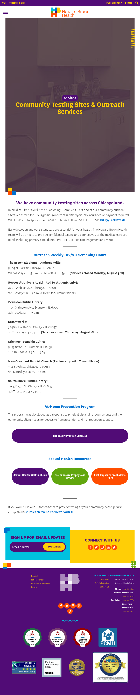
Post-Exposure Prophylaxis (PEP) (109, 476)
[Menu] (5, 12)
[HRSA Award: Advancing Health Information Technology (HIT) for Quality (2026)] (57, 637)
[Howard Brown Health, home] (70, 12)
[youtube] (108, 547)
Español (34, 576)
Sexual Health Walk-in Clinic (30, 475)
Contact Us (104, 586)
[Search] (137, 3)
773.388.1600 (103, 579)
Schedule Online (17, 3)
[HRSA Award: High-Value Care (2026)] (32, 637)
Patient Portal (113, 3)
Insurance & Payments (40, 583)
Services (70, 98)
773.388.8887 (128, 600)
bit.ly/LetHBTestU (113, 220)
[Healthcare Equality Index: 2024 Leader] (77, 667)
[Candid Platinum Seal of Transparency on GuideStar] (52, 667)
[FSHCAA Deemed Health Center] (110, 667)
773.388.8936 (128, 596)
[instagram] (102, 547)
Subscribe (54, 546)
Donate (128, 3)
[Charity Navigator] (24, 667)
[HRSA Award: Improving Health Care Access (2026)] (82, 637)
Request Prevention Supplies (70, 435)
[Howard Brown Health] (70, 583)
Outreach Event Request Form (48, 512)
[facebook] (90, 547)
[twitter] (96, 547)
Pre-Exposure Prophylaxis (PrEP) (70, 476)
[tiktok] (114, 547)
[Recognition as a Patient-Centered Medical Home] (107, 637)
